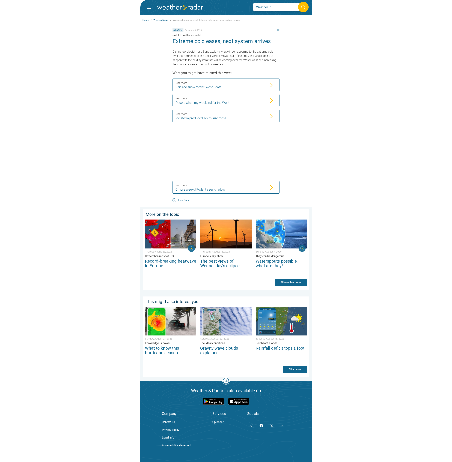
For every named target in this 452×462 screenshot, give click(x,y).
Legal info (168, 437)
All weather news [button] (291, 282)
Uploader (218, 422)
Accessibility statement (176, 445)
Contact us (168, 422)
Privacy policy (170, 429)
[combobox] (278, 7)
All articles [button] (295, 369)
